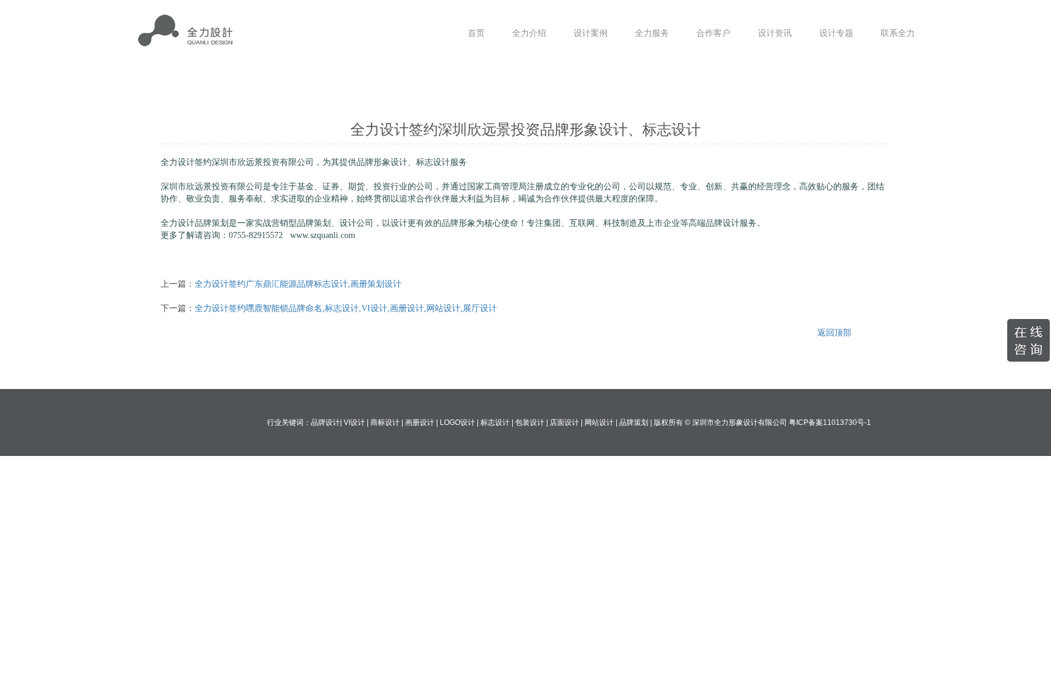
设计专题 (836, 33)
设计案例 (591, 33)
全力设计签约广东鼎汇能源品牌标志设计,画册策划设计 (298, 284)
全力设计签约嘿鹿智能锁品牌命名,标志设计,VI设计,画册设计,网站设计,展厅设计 (346, 308)
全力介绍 (529, 33)
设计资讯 (775, 33)
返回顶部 (834, 332)
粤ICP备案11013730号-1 (830, 422)
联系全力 (898, 33)
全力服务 (652, 33)
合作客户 (713, 33)
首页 (476, 33)
